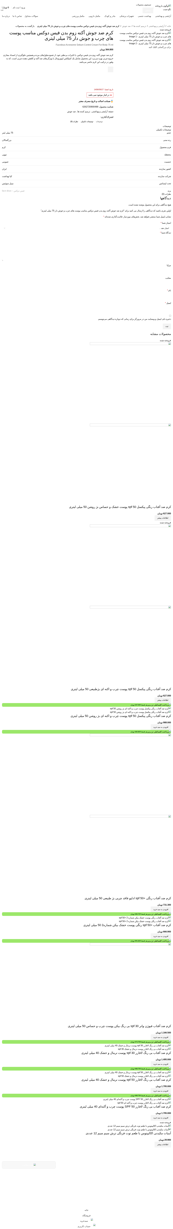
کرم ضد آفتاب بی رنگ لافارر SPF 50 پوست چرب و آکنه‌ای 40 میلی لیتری (125, 1106)
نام (169, 290)
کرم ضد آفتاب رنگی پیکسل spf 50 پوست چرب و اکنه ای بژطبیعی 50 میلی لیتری (121, 689)
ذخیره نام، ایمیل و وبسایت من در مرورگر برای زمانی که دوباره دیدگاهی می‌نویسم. (134, 319)
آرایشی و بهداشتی (156, 26)
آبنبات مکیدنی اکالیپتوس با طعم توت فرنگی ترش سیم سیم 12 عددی (128, 1133)
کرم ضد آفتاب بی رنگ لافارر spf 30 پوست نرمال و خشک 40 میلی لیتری (126, 1053)
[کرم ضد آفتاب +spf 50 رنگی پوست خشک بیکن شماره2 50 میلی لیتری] (145, 917)
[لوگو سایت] (163, 7)
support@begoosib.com (94, 1181)
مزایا (169, 265)
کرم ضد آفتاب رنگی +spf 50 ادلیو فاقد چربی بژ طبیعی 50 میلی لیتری (128, 898)
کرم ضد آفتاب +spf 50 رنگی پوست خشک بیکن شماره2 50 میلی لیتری (127, 925)
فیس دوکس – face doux (13, 191)
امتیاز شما (166, 223)
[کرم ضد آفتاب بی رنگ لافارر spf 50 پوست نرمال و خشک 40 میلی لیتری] (138, 1072)
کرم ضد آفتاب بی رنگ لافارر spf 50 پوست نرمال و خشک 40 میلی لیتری (126, 1079)
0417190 (102, 1174)
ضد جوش (126, 26)
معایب (168, 278)
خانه (169, 26)
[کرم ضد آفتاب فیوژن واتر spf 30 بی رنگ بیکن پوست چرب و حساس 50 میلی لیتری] (130, 983)
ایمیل (168, 303)
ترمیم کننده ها (139, 26)
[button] (161, 727)
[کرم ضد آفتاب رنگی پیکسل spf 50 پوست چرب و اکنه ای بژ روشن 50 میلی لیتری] (140, 708)
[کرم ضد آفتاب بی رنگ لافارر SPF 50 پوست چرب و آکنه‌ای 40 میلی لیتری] (137, 1099)
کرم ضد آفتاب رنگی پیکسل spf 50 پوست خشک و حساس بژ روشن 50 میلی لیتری (120, 507)
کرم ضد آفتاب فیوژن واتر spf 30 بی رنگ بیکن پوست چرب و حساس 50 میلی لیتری (119, 1026)
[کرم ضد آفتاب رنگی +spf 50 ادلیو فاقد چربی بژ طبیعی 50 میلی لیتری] (130, 774)
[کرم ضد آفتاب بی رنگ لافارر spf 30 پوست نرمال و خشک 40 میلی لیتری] (138, 1045)
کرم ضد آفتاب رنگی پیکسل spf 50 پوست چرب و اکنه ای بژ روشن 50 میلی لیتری (121, 716)
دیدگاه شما (165, 233)
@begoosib (101, 1188)
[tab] (99, 121)
